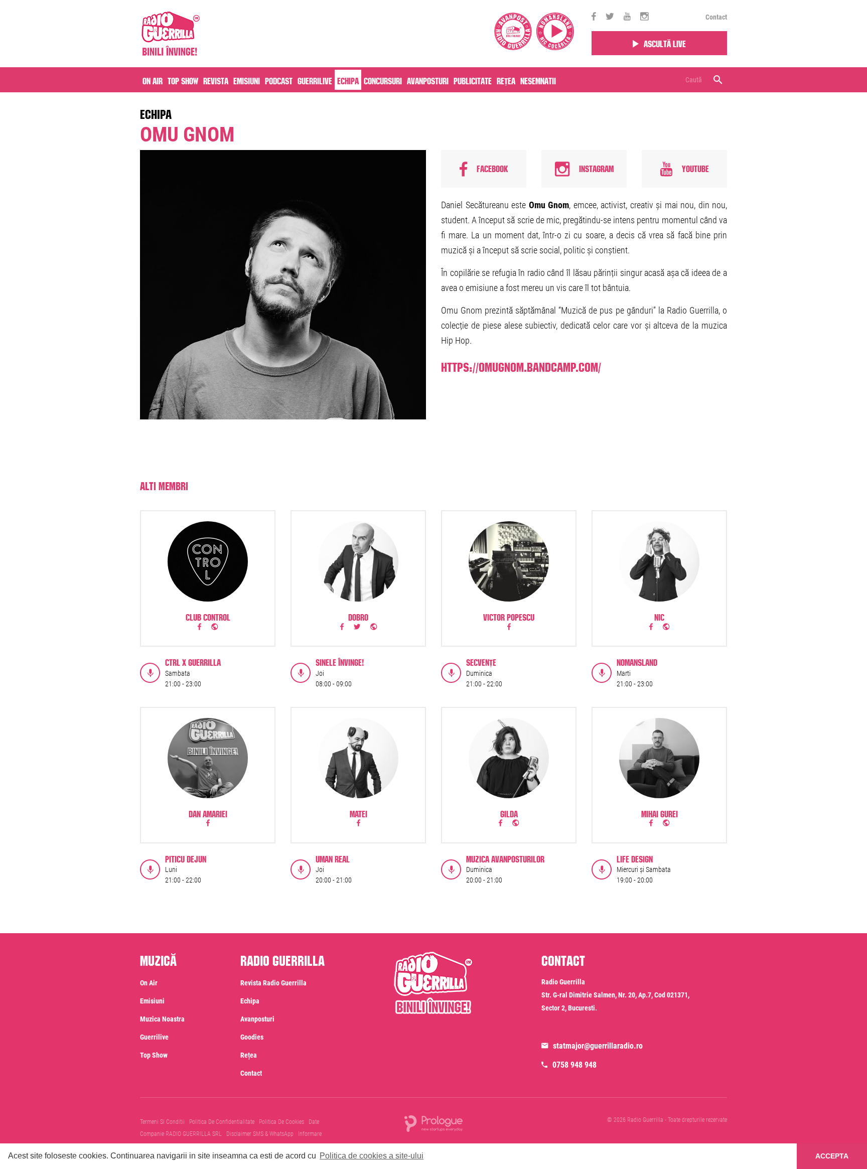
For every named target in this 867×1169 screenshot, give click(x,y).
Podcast (279, 79)
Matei (358, 812)
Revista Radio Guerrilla (273, 983)
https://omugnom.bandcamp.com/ (521, 365)
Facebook (491, 167)
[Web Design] (433, 1123)
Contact (716, 17)
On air (152, 79)
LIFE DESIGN (635, 857)
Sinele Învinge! (340, 661)
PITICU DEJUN (185, 857)
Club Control (208, 616)
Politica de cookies (281, 1121)
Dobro (358, 616)
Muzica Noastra (162, 1019)
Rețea (506, 79)
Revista (215, 79)
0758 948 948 (574, 1065)
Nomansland (637, 661)
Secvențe (481, 661)
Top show (154, 1055)
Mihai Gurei (659, 812)
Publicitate (473, 79)
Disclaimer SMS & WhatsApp (260, 1133)
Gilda (509, 812)
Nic (659, 616)
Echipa (348, 79)
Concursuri (383, 79)
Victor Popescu (508, 616)
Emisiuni (246, 79)
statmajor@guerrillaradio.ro (598, 1046)
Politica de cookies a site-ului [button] (371, 1155)
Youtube (694, 167)
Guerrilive (315, 79)
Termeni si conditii (162, 1121)
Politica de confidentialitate (221, 1121)
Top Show (183, 79)
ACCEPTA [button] (831, 1156)
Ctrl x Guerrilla (193, 661)
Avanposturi (428, 79)
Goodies (251, 1037)
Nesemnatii (538, 79)
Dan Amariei (208, 812)
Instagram (595, 167)
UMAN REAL (333, 857)
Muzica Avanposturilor (505, 857)
